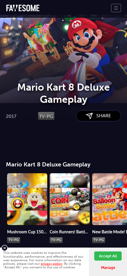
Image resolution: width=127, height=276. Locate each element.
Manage (108, 267)
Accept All (108, 256)
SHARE (102, 115)
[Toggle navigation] (116, 8)
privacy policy (51, 263)
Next (122, 195)
